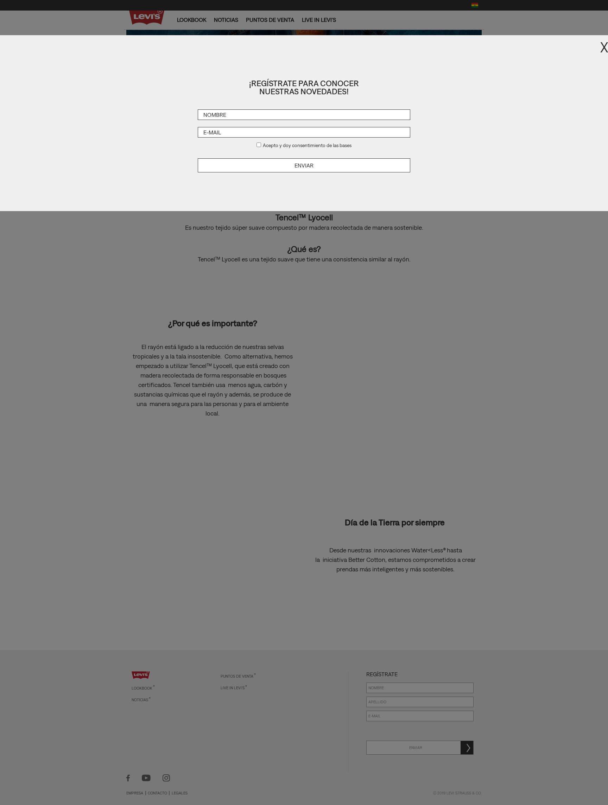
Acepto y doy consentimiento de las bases (307, 145)
